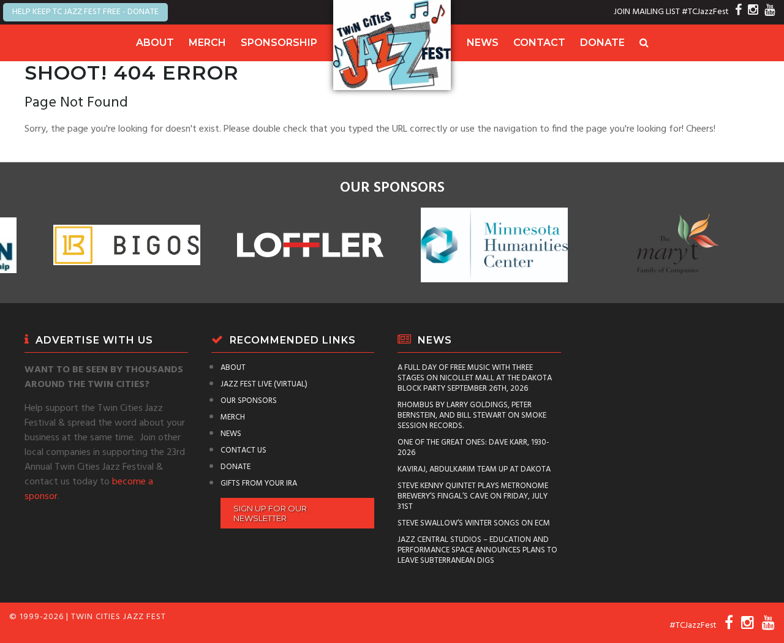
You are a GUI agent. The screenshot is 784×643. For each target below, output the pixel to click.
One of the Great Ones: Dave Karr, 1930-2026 (473, 447)
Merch (207, 42)
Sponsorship (279, 42)
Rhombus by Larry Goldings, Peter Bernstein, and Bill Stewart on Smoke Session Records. (472, 415)
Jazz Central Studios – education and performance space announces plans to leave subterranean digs (477, 550)
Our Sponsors (249, 400)
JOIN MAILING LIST (647, 12)
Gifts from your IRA (259, 483)
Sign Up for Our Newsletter (270, 513)
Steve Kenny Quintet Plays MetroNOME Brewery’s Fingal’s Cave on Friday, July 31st (473, 496)
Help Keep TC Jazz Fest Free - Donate (85, 12)
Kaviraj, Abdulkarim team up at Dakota (474, 469)
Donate (602, 42)
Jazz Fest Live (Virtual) (264, 384)
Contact (539, 42)
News (483, 42)
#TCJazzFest (705, 12)
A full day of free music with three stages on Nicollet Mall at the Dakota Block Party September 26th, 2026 (475, 378)
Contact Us (243, 450)
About (155, 42)
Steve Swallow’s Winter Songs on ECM (474, 523)
